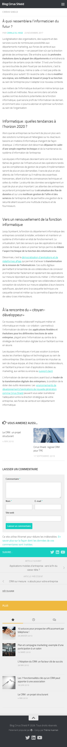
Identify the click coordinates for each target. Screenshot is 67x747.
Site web (10, 512)
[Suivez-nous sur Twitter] (52, 552)
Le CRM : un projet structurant (33, 694)
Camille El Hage (15, 33)
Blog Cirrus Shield (13, 4)
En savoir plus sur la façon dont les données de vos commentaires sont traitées (31, 540)
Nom (9, 501)
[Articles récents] (33, 619)
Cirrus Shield (10, 12)
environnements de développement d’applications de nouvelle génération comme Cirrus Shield (29, 389)
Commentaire (13, 479)
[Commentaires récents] (54, 619)
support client (46, 371)
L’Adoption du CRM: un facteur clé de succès (40, 661)
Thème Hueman (51, 730)
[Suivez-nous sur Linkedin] (57, 552)
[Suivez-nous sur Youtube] (63, 552)
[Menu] (63, 4)
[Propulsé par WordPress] (31, 730)
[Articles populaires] (12, 619)
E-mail (39, 501)
